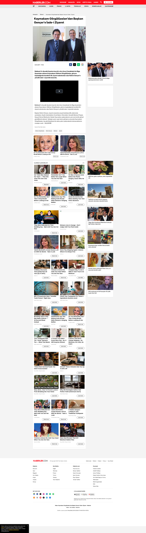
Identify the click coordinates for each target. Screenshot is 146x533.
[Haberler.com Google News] (34, 494)
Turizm (54, 475)
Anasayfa (35, 14)
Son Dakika (35, 475)
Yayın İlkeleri (110, 461)
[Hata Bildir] (70, 510)
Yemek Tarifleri (76, 479)
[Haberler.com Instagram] (43, 494)
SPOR (78, 2)
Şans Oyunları (76, 475)
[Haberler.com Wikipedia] (37, 497)
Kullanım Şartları (97, 468)
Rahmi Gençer (49, 130)
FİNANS (59, 6)
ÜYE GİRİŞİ (109, 2)
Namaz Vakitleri (76, 470)
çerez (2, 527)
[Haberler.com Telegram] (47, 497)
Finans (54, 473)
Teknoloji (55, 470)
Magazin (35, 473)
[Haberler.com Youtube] (40, 497)
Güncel (41, 14)
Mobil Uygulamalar (97, 481)
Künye (104, 461)
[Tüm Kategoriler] (34, 6)
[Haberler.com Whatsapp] (50, 494)
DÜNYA (86, 6)
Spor (34, 470)
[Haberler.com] (40, 461)
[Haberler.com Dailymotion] (50, 497)
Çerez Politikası (96, 473)
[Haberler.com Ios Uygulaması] (77, 494)
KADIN (51, 6)
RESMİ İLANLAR (96, 6)
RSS (94, 484)
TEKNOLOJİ (77, 6)
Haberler (35, 466)
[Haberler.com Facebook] (37, 494)
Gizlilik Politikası (96, 470)
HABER (96, 2)
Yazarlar (55, 477)
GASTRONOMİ (109, 6)
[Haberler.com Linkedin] (47, 494)
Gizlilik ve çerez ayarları (62, 510)
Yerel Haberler (56, 479)
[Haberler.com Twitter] (40, 494)
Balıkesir (55, 130)
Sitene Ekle (95, 486)
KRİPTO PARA (87, 2)
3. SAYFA (67, 6)
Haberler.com (76, 466)
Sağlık (54, 468)
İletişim (99, 461)
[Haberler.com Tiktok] (43, 497)
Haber (67, 507)
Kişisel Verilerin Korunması (99, 475)
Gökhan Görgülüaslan (39, 130)
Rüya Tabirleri (76, 477)
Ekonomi (35, 468)
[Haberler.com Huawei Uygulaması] (91, 494)
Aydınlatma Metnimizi (13, 530)
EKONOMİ (63, 2)
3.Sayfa (34, 479)
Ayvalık (60, 130)
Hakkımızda (88, 461)
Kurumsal (95, 466)
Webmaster (95, 479)
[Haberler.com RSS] (34, 497)
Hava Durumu (76, 468)
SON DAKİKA (42, 6)
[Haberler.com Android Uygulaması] (84, 494)
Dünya (34, 481)
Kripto (34, 477)
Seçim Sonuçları (77, 473)
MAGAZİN (71, 2)
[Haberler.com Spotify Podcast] (53, 494)
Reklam (94, 461)
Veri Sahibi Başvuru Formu (99, 477)
